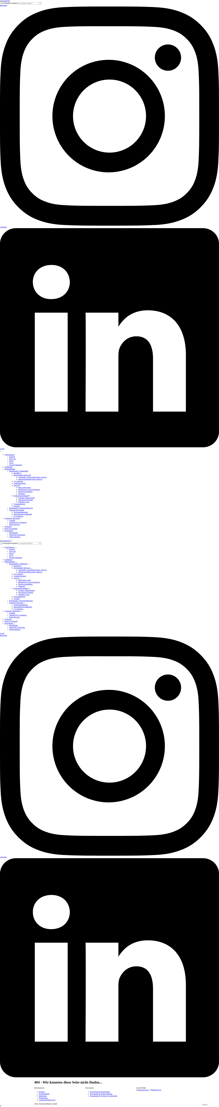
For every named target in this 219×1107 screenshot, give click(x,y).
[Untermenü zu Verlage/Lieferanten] (25, 603)
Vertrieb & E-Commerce (18, 522)
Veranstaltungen (19, 504)
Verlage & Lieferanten (17, 535)
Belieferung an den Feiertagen (29, 490)
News (11, 463)
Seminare (21, 494)
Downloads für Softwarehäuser (101, 1094)
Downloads (9, 531)
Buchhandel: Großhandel (18, 471)
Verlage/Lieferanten (16, 510)
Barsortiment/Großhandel (23, 514)
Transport (8, 527)
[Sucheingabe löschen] (41, 3)
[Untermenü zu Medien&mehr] (16, 562)
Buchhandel (13, 533)
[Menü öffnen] (1, 451)
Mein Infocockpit (24, 487)
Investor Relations (15, 465)
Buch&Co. (18, 473)
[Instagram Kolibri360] (143, 1090)
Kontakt (17, 506)
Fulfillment (8, 467)
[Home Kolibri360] (5, 1)
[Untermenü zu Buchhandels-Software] (31, 568)
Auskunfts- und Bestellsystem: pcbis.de (32, 477)
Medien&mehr (10, 469)
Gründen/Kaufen (20, 483)
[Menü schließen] (11, 541)
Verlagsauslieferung (21, 512)
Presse (11, 461)
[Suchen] (1, 3)
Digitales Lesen (23, 502)
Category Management (26, 498)
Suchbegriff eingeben (10, 3)
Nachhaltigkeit (44, 1094)
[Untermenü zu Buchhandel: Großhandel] (29, 564)
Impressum (43, 1096)
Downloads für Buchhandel (100, 1092)
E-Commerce (18, 481)
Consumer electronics (12, 518)
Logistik (12, 520)
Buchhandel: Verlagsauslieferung (21, 508)
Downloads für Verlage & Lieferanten (103, 1096)
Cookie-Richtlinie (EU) (47, 1100)
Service (16, 485)
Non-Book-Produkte (25, 500)
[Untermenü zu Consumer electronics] (21, 611)
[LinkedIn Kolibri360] (156, 1090)
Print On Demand (11, 529)
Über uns (12, 459)
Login (2, 449)
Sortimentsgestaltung (21, 496)
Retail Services (14, 524)
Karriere (12, 457)
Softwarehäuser (14, 537)
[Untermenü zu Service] (20, 578)
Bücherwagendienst (25, 492)
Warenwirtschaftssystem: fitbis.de (30, 479)
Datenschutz (43, 1098)
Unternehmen (9, 455)
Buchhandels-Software (22, 475)
